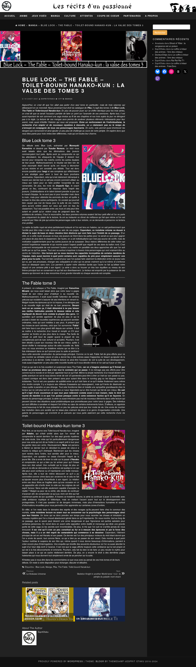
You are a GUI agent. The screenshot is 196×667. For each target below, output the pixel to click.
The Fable (27, 110)
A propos (151, 15)
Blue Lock (40, 566)
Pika (55, 566)
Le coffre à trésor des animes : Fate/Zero (171, 65)
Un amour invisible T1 (91, 618)
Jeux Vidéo (39, 15)
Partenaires (132, 15)
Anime (24, 15)
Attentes (86, 15)
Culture (70, 15)
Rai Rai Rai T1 (177, 60)
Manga (55, 15)
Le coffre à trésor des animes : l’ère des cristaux (171, 50)
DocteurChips (161, 54)
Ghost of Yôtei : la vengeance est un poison (170, 44)
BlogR (100, 661)
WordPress (75, 661)
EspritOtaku (48, 99)
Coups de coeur (108, 15)
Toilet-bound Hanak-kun (79, 566)
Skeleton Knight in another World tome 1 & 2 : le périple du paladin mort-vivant (99, 574)
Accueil (9, 15)
